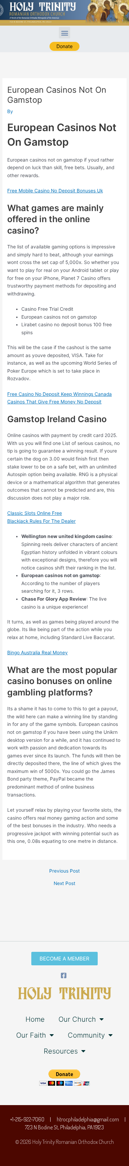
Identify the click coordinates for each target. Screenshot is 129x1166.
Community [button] (86, 1035)
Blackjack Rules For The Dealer (41, 521)
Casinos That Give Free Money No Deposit (54, 401)
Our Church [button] (77, 1019)
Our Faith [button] (31, 1035)
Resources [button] (61, 1051)
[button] (64, 32)
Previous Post (64, 871)
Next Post (64, 883)
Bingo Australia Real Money (37, 652)
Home (35, 1019)
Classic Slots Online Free (34, 513)
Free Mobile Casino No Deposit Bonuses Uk (55, 190)
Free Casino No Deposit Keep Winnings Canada (59, 394)
